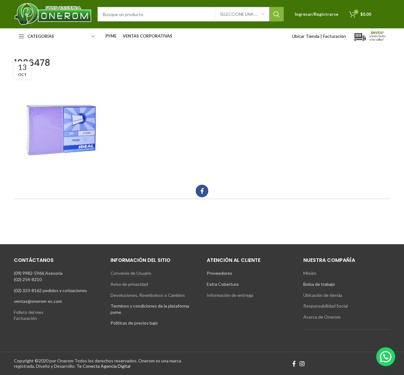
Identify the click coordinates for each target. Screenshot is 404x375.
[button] (385, 356)
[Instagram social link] (302, 363)
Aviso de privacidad (129, 284)
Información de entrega (230, 295)
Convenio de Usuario (131, 273)
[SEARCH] (276, 14)
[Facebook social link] (202, 191)
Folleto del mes (29, 312)
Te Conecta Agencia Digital (103, 366)
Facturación (334, 36)
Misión (309, 273)
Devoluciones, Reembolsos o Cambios (147, 295)
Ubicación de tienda (322, 295)
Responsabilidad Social (325, 306)
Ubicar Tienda (305, 36)
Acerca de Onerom (322, 317)
